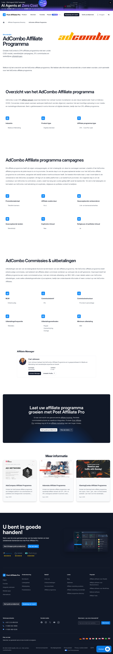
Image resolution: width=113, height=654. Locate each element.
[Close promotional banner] (110, 2)
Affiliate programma (50, 590)
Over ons (47, 579)
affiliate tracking (66, 417)
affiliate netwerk (27, 100)
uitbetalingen (17, 56)
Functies (5, 583)
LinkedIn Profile (48, 373)
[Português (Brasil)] (106, 639)
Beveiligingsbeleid (56, 648)
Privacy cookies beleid (81, 648)
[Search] (61, 14)
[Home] (4, 22)
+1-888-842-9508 (11, 626)
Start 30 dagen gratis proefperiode (14, 546)
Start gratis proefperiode (48, 430)
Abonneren (105, 623)
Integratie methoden (9, 587)
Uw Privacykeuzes (73, 650)
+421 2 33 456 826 (11, 622)
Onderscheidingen (49, 582)
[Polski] (103, 639)
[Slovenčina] (109, 639)
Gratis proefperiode (88, 14)
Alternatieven (7, 594)
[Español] (87, 639)
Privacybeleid (68, 648)
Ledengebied (26, 582)
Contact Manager (34, 373)
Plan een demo (65, 430)
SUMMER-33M (10, 8)
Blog (68, 579)
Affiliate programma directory (75, 593)
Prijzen (5, 580)
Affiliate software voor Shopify (98, 579)
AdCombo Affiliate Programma (38, 22)
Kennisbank (25, 579)
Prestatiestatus (26, 590)
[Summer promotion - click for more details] (56, 5)
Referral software (95, 592)
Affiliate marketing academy (75, 586)
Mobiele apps (7, 591)
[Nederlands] (100, 639)
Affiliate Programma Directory (16, 22)
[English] (84, 639)
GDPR (92, 648)
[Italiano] (96, 639)
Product (24, 14)
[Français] (90, 639)
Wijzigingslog (26, 586)
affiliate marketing (57, 423)
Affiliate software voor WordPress (99, 588)
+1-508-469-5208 (11, 629)
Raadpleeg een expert (71, 14)
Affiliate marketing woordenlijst (76, 590)
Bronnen (33, 14)
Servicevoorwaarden (42, 648)
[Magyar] (93, 639)
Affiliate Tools (93, 595)
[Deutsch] (80, 639)
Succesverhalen (49, 586)
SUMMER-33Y (27, 8)
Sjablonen (70, 582)
